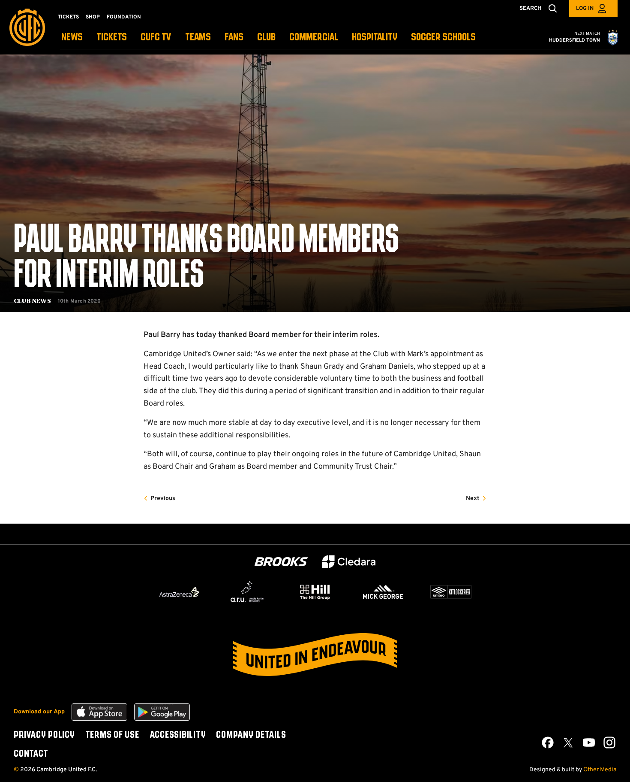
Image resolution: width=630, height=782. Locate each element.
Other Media (599, 769)
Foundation (124, 17)
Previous (162, 498)
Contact (31, 754)
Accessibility (178, 735)
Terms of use (112, 735)
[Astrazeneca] (179, 592)
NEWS (72, 37)
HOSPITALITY (374, 37)
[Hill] (315, 592)
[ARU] (247, 592)
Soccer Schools (443, 37)
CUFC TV (156, 37)
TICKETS (111, 37)
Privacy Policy (44, 735)
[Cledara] (348, 561)
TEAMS (198, 37)
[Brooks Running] (281, 561)
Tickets (68, 17)
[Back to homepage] (27, 27)
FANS (234, 37)
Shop (93, 17)
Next (473, 498)
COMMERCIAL (313, 37)
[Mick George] (383, 592)
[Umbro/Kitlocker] (450, 592)
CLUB (266, 37)
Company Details (251, 735)
